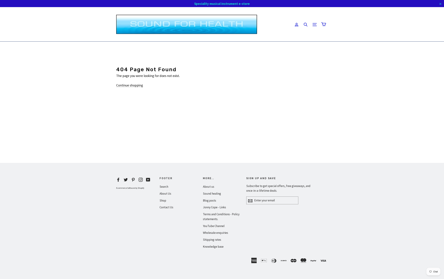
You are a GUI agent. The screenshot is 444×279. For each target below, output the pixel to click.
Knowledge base (213, 247)
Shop (163, 200)
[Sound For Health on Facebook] (118, 179)
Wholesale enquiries (215, 233)
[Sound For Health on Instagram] (141, 179)
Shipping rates (212, 240)
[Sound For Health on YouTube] (148, 179)
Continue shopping (129, 85)
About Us (165, 193)
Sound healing (212, 193)
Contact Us (166, 207)
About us (208, 187)
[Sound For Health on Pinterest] (133, 179)
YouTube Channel (214, 226)
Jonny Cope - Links (214, 207)
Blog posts (209, 200)
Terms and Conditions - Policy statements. (221, 216)
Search (164, 187)
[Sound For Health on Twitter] (126, 179)
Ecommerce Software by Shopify (130, 188)
